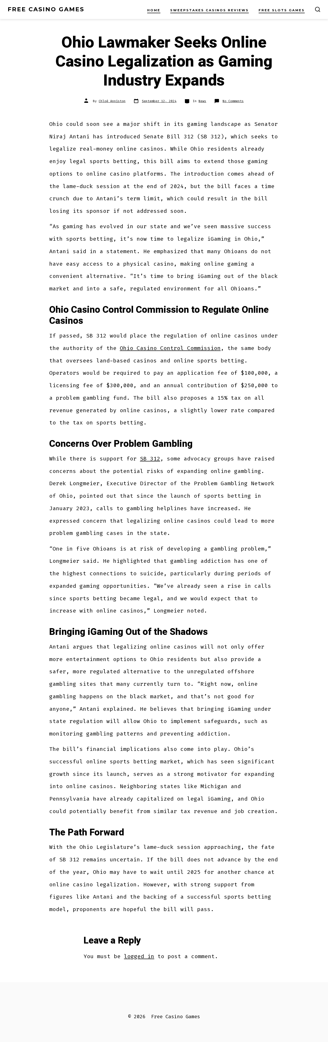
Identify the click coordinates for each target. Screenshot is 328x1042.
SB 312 (150, 458)
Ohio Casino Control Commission (170, 348)
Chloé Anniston (112, 101)
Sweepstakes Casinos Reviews (209, 10)
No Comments (233, 101)
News (202, 101)
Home (153, 10)
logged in (139, 956)
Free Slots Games (282, 10)
